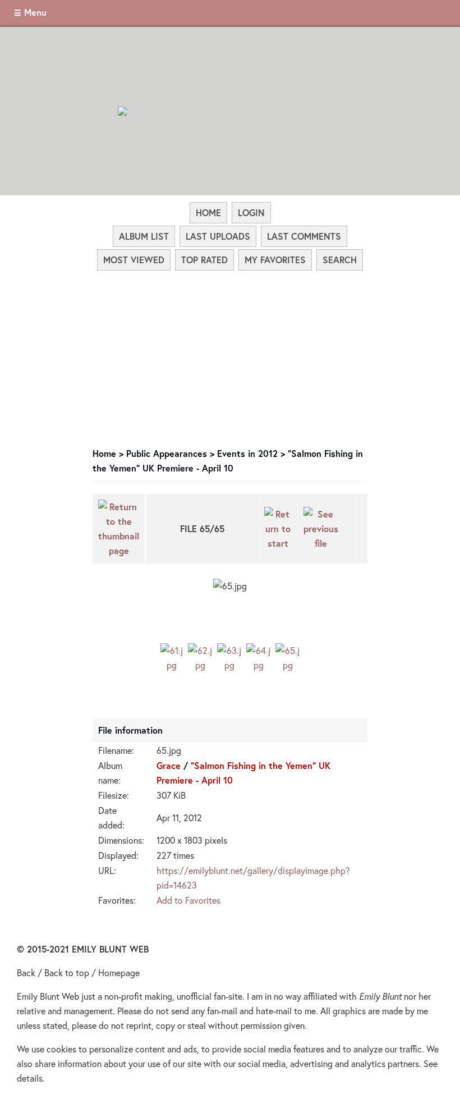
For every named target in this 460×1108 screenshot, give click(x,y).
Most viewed (133, 259)
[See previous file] (321, 528)
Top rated (204, 259)
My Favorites (275, 259)
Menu (35, 12)
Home (208, 212)
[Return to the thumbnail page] (119, 529)
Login (251, 212)
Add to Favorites (188, 900)
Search (340, 259)
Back (26, 972)
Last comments (304, 236)
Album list (144, 236)
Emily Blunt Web (48, 996)
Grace (169, 765)
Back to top (66, 972)
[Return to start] (278, 528)
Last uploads (218, 236)
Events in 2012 (247, 453)
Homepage (119, 972)
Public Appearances (166, 453)
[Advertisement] (230, 355)
